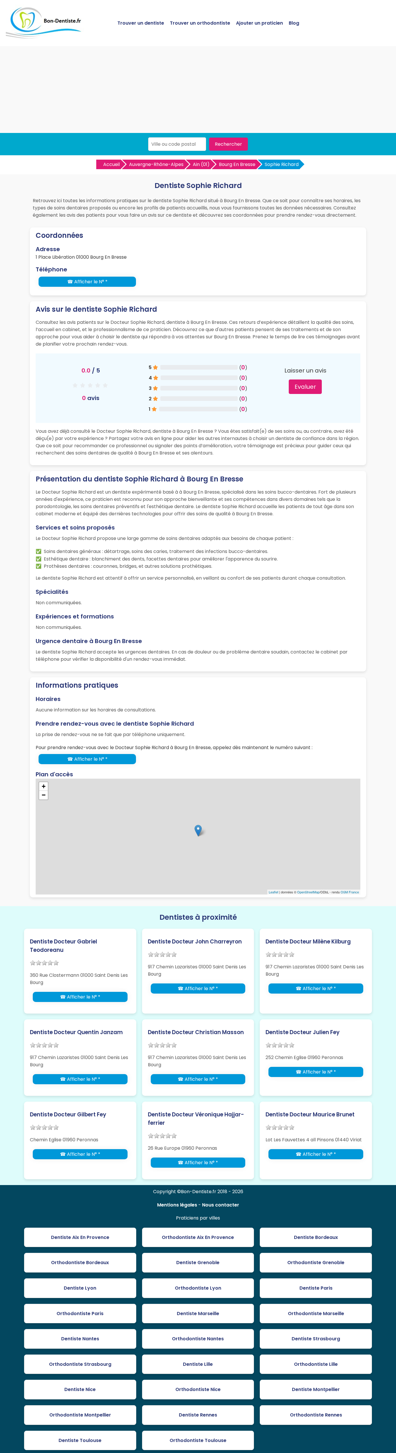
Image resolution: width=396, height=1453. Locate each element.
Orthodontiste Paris (80, 1313)
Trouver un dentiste (140, 23)
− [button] (44, 795)
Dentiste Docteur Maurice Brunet (310, 1114)
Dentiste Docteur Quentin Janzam (76, 1032)
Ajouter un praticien (259, 23)
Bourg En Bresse (237, 164)
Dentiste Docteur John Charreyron (195, 941)
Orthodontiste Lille (316, 1364)
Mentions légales (177, 1205)
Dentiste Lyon (80, 1288)
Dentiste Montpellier (316, 1389)
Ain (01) (201, 164)
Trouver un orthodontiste (200, 23)
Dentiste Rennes (198, 1415)
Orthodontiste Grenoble (315, 1262)
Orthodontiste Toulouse (198, 1440)
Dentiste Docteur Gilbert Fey (68, 1114)
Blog (294, 23)
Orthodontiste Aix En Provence (198, 1237)
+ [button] (44, 786)
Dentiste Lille (198, 1364)
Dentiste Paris (316, 1288)
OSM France (350, 892)
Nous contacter (220, 1205)
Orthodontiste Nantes (198, 1338)
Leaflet (273, 892)
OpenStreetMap (308, 892)
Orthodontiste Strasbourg (80, 1364)
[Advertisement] (198, 89)
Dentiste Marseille (198, 1313)
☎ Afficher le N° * (87, 281)
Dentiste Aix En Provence (80, 1237)
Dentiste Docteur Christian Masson (196, 1032)
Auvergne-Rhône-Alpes (156, 164)
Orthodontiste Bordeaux (80, 1262)
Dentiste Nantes (80, 1338)
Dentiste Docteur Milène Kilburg (308, 941)
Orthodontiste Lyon (198, 1288)
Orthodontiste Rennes (316, 1415)
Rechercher (228, 144)
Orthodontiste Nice (198, 1389)
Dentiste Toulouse (80, 1440)
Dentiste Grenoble (197, 1262)
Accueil (111, 164)
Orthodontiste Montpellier (80, 1415)
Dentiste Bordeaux (316, 1237)
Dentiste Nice (80, 1389)
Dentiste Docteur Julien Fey (302, 1032)
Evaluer (305, 387)
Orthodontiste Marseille (316, 1313)
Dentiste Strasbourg (316, 1338)
